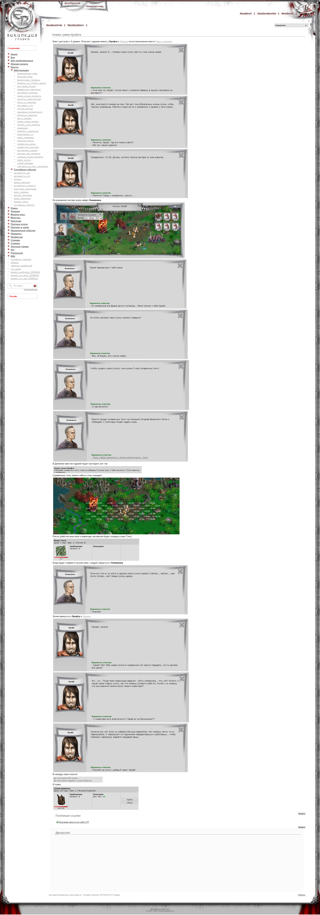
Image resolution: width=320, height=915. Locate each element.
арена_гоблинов (22, 182)
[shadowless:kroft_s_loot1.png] (78, 782)
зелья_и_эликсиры (26, 102)
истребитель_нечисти (25, 185)
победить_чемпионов (27, 131)
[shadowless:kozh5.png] (120, 461)
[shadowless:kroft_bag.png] (96, 809)
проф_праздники (22, 198)
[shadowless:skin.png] (96, 560)
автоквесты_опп (22, 176)
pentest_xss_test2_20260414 (25, 275)
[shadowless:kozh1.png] (119, 258)
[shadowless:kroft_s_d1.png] (120, 94)
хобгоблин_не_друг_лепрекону (32, 166)
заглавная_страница (27, 92)
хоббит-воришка (25, 163)
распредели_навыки (27, 150)
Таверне (124, 41)
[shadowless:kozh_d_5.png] (120, 614)
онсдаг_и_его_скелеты (28, 124)
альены (17, 179)
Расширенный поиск (31, 289)
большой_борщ (24, 76)
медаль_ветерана (23, 195)
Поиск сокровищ (164, 41)
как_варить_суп (25, 105)
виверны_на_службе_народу (31, 83)
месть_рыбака (24, 118)
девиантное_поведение (29, 89)
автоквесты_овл (22, 173)
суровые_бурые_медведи (30, 157)
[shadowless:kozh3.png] (120, 358)
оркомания (22, 128)
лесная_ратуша (25, 108)
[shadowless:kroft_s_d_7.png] (121, 671)
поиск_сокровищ (25, 137)
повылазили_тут (25, 134)
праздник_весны (25, 141)
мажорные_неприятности (29, 112)
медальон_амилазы (27, 115)
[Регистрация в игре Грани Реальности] (94, 9)
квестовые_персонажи (25, 189)
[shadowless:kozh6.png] (97, 473)
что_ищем (16, 269)
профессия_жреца (26, 144)
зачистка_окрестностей (29, 99)
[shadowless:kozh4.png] (121, 410)
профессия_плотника (28, 147)
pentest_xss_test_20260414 (24, 278)
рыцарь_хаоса (21, 201)
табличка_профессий (21, 266)
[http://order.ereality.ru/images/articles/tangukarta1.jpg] (116, 534)
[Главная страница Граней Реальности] (72, 6)
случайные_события (24, 205)
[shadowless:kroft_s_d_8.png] (121, 722)
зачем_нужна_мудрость (29, 96)
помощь (15, 262)
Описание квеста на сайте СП (74, 822)
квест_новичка (21, 192)
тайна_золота (24, 160)
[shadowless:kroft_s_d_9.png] (120, 772)
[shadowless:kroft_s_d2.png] (120, 148)
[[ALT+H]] (21, 22)
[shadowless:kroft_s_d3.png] (120, 198)
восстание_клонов (26, 86)
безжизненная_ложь (27, 73)
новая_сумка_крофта (28, 121)
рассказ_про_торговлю (28, 153)
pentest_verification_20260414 (25, 272)
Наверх (301, 895)
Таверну (87, 616)
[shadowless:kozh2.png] (120, 308)
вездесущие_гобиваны (28, 80)
